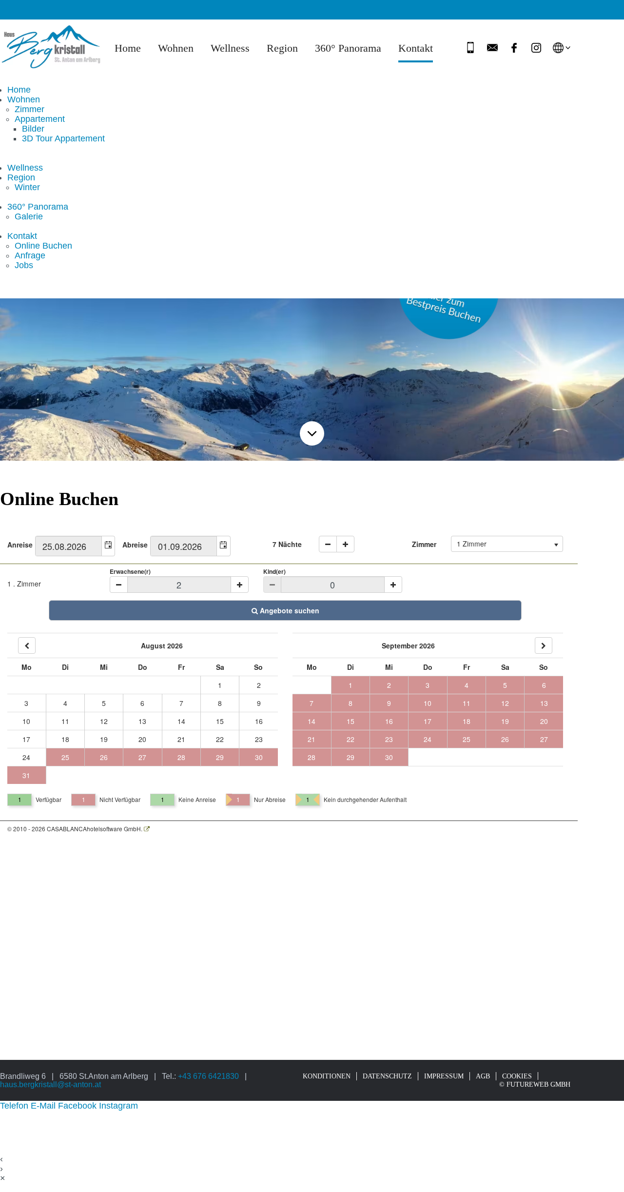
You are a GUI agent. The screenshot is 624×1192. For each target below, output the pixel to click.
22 (220, 739)
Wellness (230, 48)
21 (181, 739)
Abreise (135, 544)
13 (142, 721)
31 (26, 775)
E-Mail (44, 1106)
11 (65, 721)
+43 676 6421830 (208, 1076)
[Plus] (240, 584)
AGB (483, 1076)
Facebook (78, 1106)
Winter (27, 187)
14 (181, 721)
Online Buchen (43, 246)
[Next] (543, 645)
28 (181, 757)
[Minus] (119, 584)
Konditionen (327, 1076)
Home (128, 48)
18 (65, 739)
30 (259, 757)
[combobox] (69, 546)
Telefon (15, 1106)
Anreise (20, 544)
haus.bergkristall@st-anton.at (50, 1084)
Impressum (444, 1076)
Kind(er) (274, 571)
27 (142, 757)
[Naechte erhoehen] (345, 544)
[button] (108, 546)
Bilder (33, 129)
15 (220, 721)
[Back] (27, 645)
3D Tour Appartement (63, 138)
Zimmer (29, 109)
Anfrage (30, 255)
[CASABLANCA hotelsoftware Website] (147, 828)
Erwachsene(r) (130, 571)
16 (259, 721)
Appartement (40, 119)
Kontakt (415, 48)
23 (259, 739)
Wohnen (176, 48)
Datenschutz (387, 1076)
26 (104, 757)
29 (220, 757)
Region (282, 48)
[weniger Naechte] (328, 544)
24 (26, 757)
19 (104, 739)
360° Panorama (348, 48)
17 (26, 739)
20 (142, 739)
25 (65, 757)
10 (26, 721)
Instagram (118, 1106)
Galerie (29, 216)
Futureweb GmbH (538, 1084)
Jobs (24, 265)
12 (104, 721)
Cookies (517, 1076)
